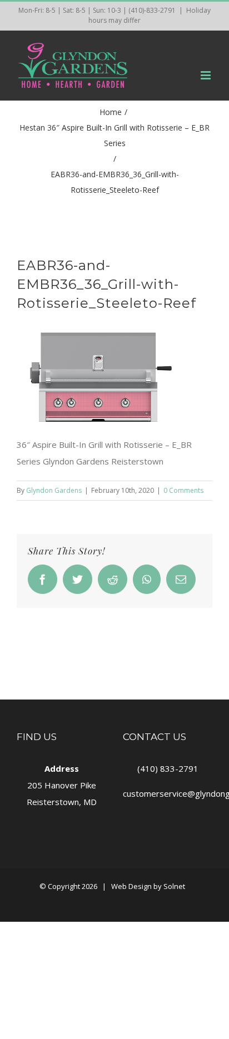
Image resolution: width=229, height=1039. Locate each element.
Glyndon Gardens (54, 490)
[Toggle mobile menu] (206, 75)
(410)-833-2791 (152, 10)
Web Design (131, 886)
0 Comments (183, 490)
